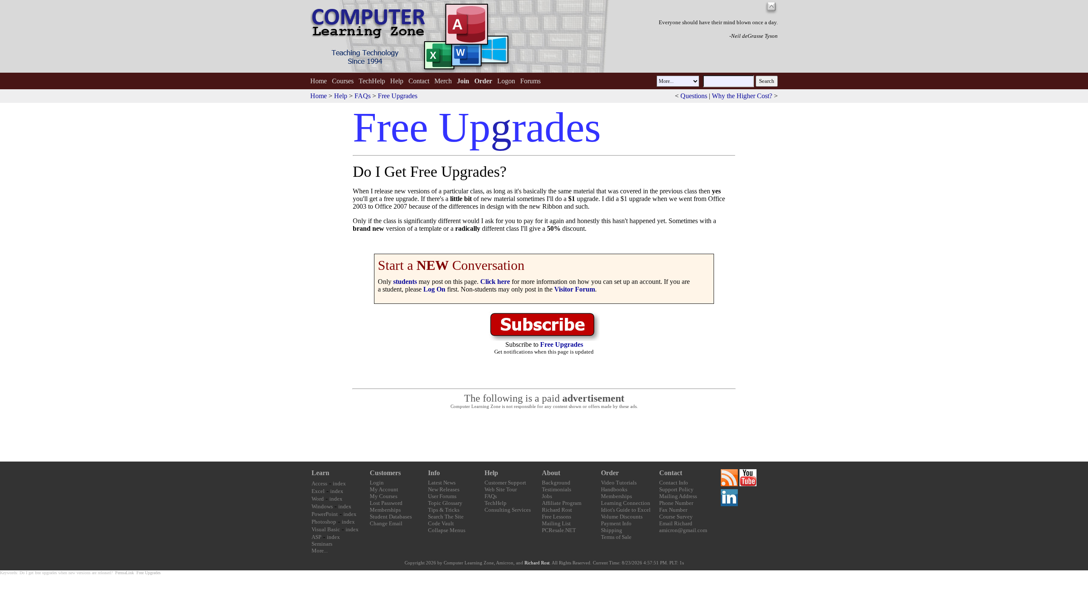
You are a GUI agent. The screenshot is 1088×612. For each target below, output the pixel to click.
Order (610, 472)
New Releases (443, 489)
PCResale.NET (559, 530)
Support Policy (676, 489)
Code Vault (441, 523)
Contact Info (673, 482)
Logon (506, 81)
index (339, 483)
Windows (322, 506)
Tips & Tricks (443, 510)
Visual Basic (326, 529)
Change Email (386, 523)
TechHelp (372, 81)
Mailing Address (678, 496)
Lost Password (386, 503)
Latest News (442, 482)
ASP (316, 537)
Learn (320, 472)
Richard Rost (557, 510)
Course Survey (676, 516)
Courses (343, 81)
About (551, 472)
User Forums (442, 496)
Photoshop (324, 521)
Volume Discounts (622, 516)
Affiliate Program (561, 503)
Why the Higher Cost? (742, 95)
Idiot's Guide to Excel (626, 510)
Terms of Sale (616, 537)
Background (556, 482)
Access (319, 483)
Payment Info (616, 523)
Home (318, 81)
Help (396, 81)
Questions (693, 95)
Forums (530, 81)
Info (434, 472)
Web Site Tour (500, 489)
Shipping (611, 530)
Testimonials (556, 489)
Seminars (322, 544)
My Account (384, 489)
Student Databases (391, 516)
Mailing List (556, 523)
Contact (418, 81)
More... (320, 550)
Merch (443, 81)
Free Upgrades (397, 95)
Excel (318, 491)
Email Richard (675, 523)
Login (377, 482)
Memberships (385, 510)
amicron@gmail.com (683, 530)
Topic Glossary (445, 503)
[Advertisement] (544, 435)
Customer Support (505, 482)
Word (318, 499)
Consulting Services (507, 510)
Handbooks (614, 489)
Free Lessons (556, 516)
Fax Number (673, 510)
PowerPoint (325, 514)
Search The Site (446, 516)
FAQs (362, 95)
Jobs (547, 496)
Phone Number (676, 503)
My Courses (383, 496)
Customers (385, 472)
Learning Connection (625, 503)
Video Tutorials (619, 482)
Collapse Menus (446, 530)
